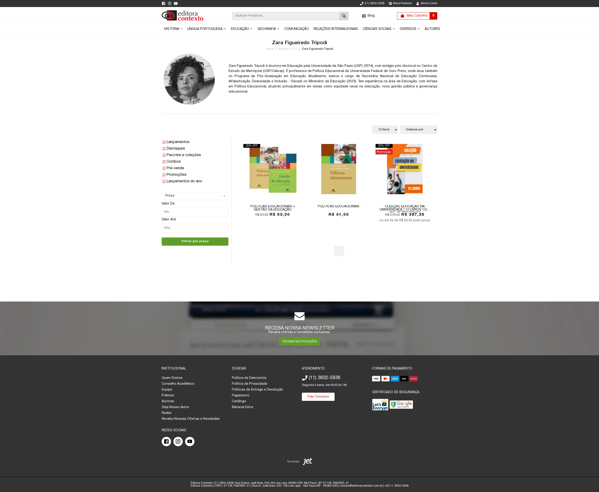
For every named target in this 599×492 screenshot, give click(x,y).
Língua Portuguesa (205, 29)
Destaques (175, 148)
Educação (240, 29)
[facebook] (163, 3)
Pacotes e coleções (183, 155)
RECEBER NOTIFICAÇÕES (299, 341)
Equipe (167, 389)
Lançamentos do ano (184, 181)
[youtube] (176, 3)
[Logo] (182, 19)
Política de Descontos (249, 378)
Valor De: (168, 203)
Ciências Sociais (377, 29)
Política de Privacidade (249, 383)
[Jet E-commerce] (299, 462)
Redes (167, 413)
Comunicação (296, 29)
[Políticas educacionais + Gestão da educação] (272, 169)
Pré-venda (175, 168)
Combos (173, 161)
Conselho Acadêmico (178, 383)
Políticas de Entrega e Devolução (257, 389)
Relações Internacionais (336, 29)
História (172, 29)
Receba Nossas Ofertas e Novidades (191, 418)
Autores (432, 29)
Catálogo (239, 401)
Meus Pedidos (402, 3)
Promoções (176, 174)
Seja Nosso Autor (175, 407)
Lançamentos (178, 142)
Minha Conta (429, 3)
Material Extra (242, 407)
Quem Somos (172, 378)
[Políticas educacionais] (338, 169)
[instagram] (170, 3)
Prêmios (168, 395)
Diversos (408, 29)
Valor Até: (169, 219)
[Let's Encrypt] (380, 406)
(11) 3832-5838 (374, 3)
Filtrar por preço (195, 241)
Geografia (267, 29)
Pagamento (240, 395)
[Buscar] (344, 16)
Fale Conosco (318, 396)
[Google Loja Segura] (401, 405)
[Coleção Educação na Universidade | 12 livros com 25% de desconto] (405, 169)
